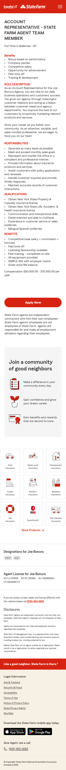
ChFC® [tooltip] (8, 558)
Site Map (8, 713)
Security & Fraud (13, 687)
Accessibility (10, 693)
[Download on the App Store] (15, 731)
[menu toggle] (60, 6)
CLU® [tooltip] (16, 558)
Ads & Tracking (12, 682)
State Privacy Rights (15, 708)
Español (9, 6)
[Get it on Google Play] (39, 731)
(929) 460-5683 (35, 601)
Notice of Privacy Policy (16, 703)
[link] (33, 6)
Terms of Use (11, 698)
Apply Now (33, 302)
